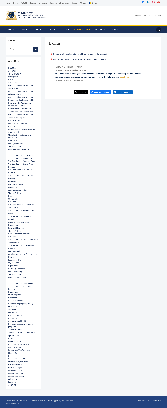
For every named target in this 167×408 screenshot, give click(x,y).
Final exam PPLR (14, 312)
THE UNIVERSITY (14, 74)
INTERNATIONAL (101, 29)
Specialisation (13, 336)
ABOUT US (21, 29)
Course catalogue (15, 368)
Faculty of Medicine (15, 144)
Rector (10, 80)
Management (13, 77)
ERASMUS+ (12, 353)
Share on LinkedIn (124, 92)
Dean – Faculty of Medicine (18, 149)
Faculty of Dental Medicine (18, 190)
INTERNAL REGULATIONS (18, 123)
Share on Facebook (101, 92)
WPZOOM (157, 401)
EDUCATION (35, 29)
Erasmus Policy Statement (18, 362)
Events (15, 3)
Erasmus (33, 3)
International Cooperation (18, 376)
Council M (12, 181)
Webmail (83, 3)
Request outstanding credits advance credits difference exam (79, 59)
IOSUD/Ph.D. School (15, 301)
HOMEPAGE (10, 29)
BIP (9, 356)
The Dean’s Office (14, 146)
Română (137, 16)
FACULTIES (12, 141)
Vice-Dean (12, 152)
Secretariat (12, 298)
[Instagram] (153, 2)
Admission (12, 309)
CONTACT (115, 29)
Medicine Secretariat (16, 184)
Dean (10, 196)
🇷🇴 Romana (93, 3)
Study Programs (14, 295)
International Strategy (16, 373)
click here (124, 77)
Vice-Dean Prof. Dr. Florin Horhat (20, 283)
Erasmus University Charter (18, 359)
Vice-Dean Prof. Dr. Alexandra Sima (21, 161)
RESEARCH (63, 29)
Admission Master (15, 330)
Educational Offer (15, 260)
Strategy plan (13, 199)
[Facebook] (143, 2)
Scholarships (13, 379)
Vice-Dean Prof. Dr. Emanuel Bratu (21, 216)
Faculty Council (14, 251)
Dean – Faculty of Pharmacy (19, 234)
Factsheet (12, 382)
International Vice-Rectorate (19, 350)
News (8, 3)
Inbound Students (15, 370)
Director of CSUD (14, 120)
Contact (74, 3)
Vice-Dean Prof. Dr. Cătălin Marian (21, 155)
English (147, 16)
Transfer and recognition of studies (21, 333)
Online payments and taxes (59, 3)
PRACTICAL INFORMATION (82, 29)
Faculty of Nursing (15, 272)
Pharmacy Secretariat (16, 269)
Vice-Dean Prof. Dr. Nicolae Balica (20, 158)
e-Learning (43, 3)
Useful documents (15, 365)
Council (11, 219)
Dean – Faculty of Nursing (18, 277)
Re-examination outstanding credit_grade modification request (80, 54)
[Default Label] (158, 2)
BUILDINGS (12, 126)
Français (157, 16)
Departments (13, 187)
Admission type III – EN (17, 321)
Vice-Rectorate (13, 83)
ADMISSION (49, 29)
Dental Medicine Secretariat (18, 222)
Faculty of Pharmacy (16, 228)
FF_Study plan (13, 263)
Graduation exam (15, 315)
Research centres (14, 341)
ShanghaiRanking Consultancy (20, 135)
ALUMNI (24, 3)
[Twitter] (148, 2)
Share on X (82, 92)
